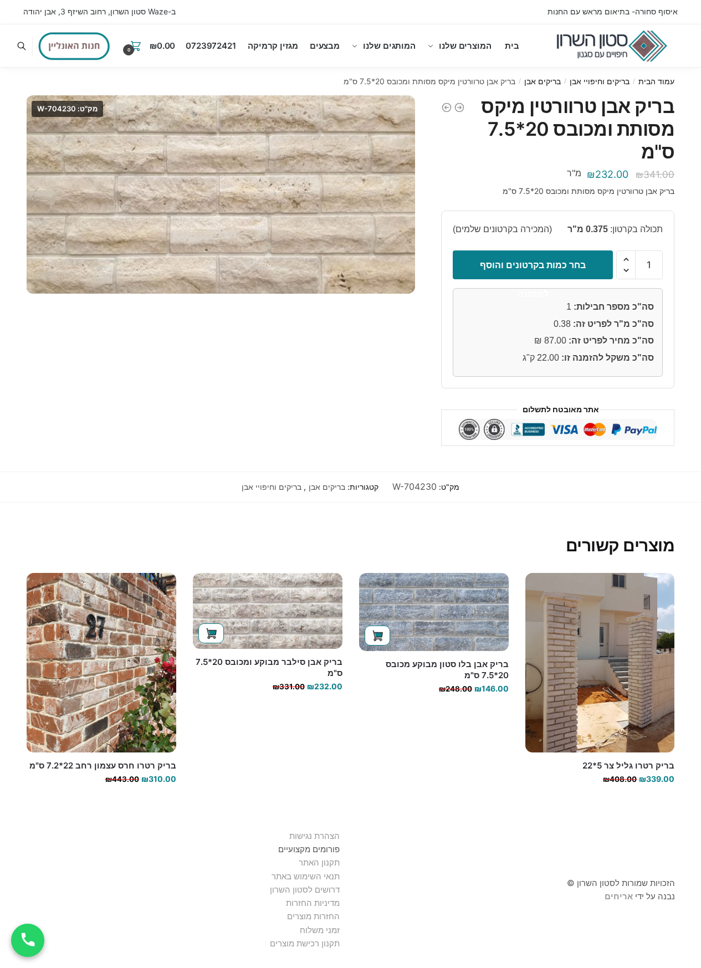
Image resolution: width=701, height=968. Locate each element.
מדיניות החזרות (313, 903)
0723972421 (211, 45)
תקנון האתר (319, 862)
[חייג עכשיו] (27, 940)
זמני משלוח (320, 930)
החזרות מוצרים (312, 916)
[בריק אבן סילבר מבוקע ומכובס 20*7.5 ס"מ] (267, 611)
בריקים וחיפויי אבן (600, 81)
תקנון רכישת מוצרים (305, 943)
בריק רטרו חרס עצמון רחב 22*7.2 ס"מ (102, 765)
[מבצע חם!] (74, 46)
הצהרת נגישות (314, 836)
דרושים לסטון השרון (305, 889)
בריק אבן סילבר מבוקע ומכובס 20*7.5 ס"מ (269, 667)
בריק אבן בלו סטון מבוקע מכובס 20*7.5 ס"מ (447, 669)
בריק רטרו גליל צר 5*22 (628, 765)
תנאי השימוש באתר (306, 876)
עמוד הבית (656, 81)
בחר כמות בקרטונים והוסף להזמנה (533, 269)
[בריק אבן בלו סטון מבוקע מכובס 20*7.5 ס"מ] (434, 612)
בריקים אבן (542, 81)
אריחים (619, 896)
